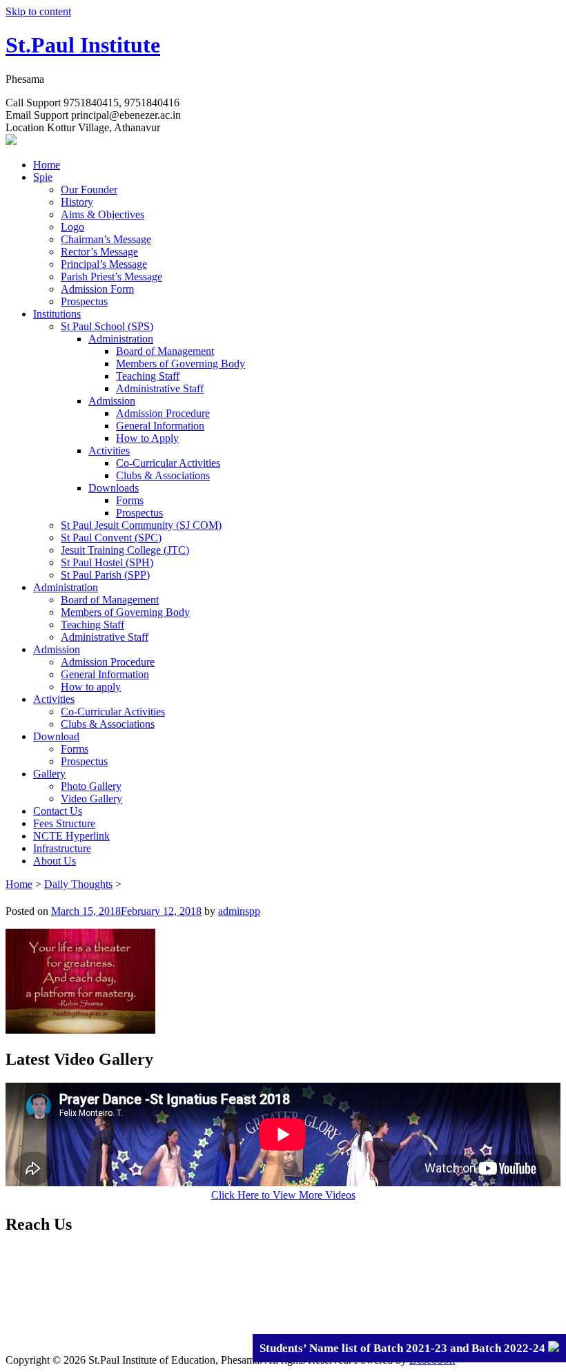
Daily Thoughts (78, 884)
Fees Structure (64, 823)
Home (46, 165)
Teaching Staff (147, 376)
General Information (160, 426)
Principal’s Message (104, 264)
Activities (109, 450)
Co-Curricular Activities (168, 463)
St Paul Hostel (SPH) (107, 562)
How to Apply (147, 438)
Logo (72, 227)
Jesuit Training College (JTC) (125, 550)
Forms (130, 500)
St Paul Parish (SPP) (105, 575)
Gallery (49, 774)
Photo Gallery (91, 786)
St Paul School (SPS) (107, 326)
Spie (42, 177)
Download (56, 736)
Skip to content (38, 11)
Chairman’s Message (106, 239)
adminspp (239, 911)
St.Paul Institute (83, 44)
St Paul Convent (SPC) (111, 537)
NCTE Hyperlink (71, 836)
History (77, 202)
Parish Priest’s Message (111, 276)
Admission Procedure (163, 413)
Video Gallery (91, 798)
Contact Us (57, 811)
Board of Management (165, 351)
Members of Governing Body (180, 363)
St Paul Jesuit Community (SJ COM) (141, 525)
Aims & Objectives (102, 214)
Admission (111, 401)
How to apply (91, 687)
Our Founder (89, 189)
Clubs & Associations (163, 475)
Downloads (113, 488)
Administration (120, 339)
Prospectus (84, 301)
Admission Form (97, 289)
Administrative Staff (160, 388)
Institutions (57, 314)
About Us (54, 861)
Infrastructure (62, 848)
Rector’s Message (99, 252)
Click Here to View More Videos (283, 1195)
